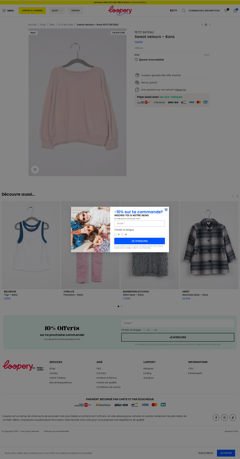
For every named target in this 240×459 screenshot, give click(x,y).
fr (119, 234)
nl (126, 234)
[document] (120, 229)
